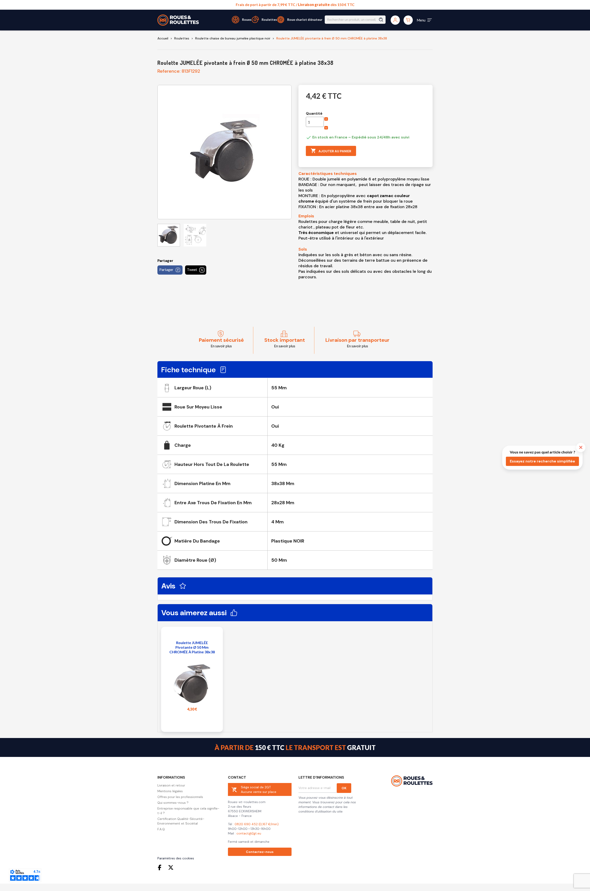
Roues (246, 19)
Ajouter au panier (331, 150)
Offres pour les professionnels (180, 797)
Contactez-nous (260, 852)
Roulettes (269, 19)
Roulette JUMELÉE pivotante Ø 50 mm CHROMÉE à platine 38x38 (192, 647)
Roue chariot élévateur (304, 19)
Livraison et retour (171, 785)
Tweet (192, 269)
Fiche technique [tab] (188, 370)
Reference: (168, 71)
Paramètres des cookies (175, 858)
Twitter (171, 867)
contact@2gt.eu (248, 833)
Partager (166, 269)
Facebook (160, 867)
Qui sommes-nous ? (173, 803)
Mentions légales (170, 791)
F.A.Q (161, 829)
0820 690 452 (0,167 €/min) (257, 824)
